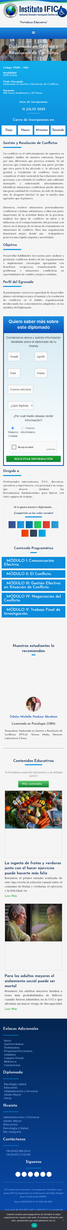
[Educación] (33, 1087)
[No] (63, 1220)
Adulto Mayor (12, 1121)
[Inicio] (33, 1040)
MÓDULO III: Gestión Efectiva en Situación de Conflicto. (32, 585)
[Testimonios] (33, 1047)
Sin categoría (12, 1131)
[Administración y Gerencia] (33, 1091)
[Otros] (33, 1098)
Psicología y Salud (15, 1128)
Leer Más (11, 896)
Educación (10, 1124)
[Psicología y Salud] (33, 1084)
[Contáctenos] (33, 1065)
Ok (34, 1225)
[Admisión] (33, 1054)
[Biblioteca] (33, 1061)
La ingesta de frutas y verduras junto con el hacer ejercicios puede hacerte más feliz (33, 868)
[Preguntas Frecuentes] (33, 1051)
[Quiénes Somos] (33, 1044)
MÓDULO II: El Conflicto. (29, 574)
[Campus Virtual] (33, 1058)
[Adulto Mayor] (33, 1094)
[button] (33, 32)
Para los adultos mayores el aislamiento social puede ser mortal (30, 981)
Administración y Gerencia (21, 1117)
